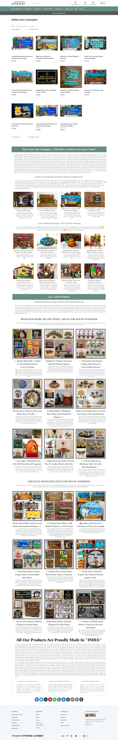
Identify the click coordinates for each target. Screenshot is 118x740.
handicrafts (54, 647)
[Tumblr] (68, 699)
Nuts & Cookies (16, 720)
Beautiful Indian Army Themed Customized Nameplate (69, 125)
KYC (62, 722)
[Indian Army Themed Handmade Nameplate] (71, 43)
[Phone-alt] (59, 699)
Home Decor (92, 687)
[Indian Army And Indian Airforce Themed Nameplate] (95, 43)
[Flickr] (63, 699)
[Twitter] (41, 699)
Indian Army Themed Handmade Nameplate (69, 57)
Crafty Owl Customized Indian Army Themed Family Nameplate (22, 91)
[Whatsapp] (55, 699)
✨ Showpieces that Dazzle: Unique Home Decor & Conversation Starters (91, 364)
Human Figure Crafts (17, 714)
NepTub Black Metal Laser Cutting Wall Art (74, 655)
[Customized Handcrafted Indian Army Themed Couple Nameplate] (22, 43)
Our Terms (38, 722)
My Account (93, 4)
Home (13, 26)
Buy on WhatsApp (23, 61)
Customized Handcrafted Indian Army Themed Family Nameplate (46, 125)
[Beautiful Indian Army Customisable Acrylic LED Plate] (47, 77)
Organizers (14, 722)
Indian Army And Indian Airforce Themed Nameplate (93, 57)
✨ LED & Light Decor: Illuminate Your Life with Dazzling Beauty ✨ (91, 464)
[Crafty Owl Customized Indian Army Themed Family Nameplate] (22, 77)
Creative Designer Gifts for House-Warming (59, 481)
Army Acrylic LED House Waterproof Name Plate (22, 125)
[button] (102, 3)
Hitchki (16, 647)
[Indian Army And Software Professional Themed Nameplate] (47, 43)
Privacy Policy (39, 725)
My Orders (63, 717)
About (37, 717)
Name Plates (15, 717)
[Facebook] (37, 699)
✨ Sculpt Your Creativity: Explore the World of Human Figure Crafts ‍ (90, 574)
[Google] (77, 699)
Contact (38, 727)
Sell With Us (64, 720)
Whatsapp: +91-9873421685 (59, 13)
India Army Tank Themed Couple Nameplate (93, 91)
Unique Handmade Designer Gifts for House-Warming (59, 223)
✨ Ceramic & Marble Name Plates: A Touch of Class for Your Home (90, 624)
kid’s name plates (25, 687)
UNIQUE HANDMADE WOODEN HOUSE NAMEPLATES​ (59, 177)
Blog (37, 720)
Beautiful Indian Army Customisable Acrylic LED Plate (46, 91)
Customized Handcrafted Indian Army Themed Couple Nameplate (22, 57)
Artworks (85, 4)
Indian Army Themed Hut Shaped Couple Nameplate (69, 91)
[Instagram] (46, 699)
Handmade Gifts (16, 725)
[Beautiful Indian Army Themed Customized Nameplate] (71, 111)
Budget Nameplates (75, 4)
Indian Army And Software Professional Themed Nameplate (45, 57)
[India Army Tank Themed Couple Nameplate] (95, 77)
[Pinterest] (50, 699)
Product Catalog (65, 725)
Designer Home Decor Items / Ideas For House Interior (59, 319)
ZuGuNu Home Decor (58, 655)
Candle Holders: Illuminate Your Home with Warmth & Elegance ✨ (59, 414)
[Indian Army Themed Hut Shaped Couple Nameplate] (71, 77)
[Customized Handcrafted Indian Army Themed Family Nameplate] (47, 111)
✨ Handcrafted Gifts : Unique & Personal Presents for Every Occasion (27, 364)
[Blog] (72, 699)
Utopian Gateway (35, 655)
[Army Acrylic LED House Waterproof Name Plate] (22, 111)
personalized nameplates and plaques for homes (57, 156)
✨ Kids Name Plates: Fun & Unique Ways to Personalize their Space (27, 574)
